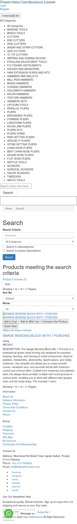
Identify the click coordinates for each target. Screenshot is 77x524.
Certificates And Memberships (20, 444)
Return (6, 414)
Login (3, 5)
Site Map (8, 437)
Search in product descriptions (23, 250)
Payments (8, 433)
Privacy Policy (10, 403)
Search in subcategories (20, 246)
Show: (6, 303)
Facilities (8, 426)
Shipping (8, 430)
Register (4, 9)
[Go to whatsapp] (8, 513)
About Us (8, 396)
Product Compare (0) (15, 279)
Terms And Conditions (15, 407)
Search (20, 208)
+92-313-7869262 (21, 463)
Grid (7, 284)
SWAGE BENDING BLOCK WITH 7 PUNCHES (36, 335)
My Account (9, 440)
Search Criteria (12, 229)
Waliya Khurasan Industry (17, 330)
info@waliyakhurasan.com (25, 466)
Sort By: (8, 292)
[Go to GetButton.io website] (8, 520)
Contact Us (9, 411)
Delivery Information (14, 400)
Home (8, 208)
